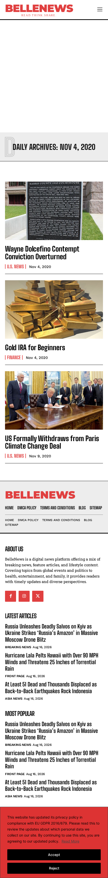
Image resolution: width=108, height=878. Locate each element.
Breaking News (18, 647)
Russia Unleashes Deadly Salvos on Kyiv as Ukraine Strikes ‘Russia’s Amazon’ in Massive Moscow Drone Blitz (51, 633)
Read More (70, 841)
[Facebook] (10, 596)
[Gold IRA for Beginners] (54, 309)
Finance (14, 357)
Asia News (13, 698)
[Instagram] (24, 596)
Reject (54, 868)
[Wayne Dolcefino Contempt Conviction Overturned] (54, 211)
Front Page (14, 676)
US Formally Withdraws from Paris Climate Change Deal (52, 442)
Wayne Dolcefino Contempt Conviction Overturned (42, 253)
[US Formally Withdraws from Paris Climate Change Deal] (54, 400)
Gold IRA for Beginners (35, 347)
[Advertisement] (54, 76)
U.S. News (15, 266)
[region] (54, 842)
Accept (54, 855)
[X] (37, 596)
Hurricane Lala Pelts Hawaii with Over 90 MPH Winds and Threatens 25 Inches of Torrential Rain (51, 662)
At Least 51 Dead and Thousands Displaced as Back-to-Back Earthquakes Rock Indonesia (51, 687)
